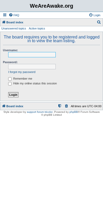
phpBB (73, 111)
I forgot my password (21, 72)
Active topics (37, 28)
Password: (10, 62)
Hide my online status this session (34, 83)
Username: (10, 50)
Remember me (22, 78)
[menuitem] (14, 15)
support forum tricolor (40, 111)
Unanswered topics (13, 28)
